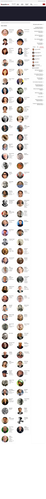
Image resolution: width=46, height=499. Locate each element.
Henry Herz (26, 305)
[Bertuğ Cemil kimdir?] (5, 348)
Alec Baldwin (11, 220)
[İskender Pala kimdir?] (5, 150)
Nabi (25, 380)
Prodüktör (25, 148)
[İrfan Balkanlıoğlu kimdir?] (5, 217)
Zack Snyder (11, 257)
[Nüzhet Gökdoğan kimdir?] (20, 348)
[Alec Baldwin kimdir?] (5, 226)
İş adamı (25, 70)
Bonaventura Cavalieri (11, 201)
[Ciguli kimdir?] (20, 45)
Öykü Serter (11, 29)
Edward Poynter (25, 258)
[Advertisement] (23, 13)
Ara (43, 4)
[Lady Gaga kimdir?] (20, 122)
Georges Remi (26, 390)
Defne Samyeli (10, 89)
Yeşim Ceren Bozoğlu (26, 49)
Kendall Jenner (10, 306)
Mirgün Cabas (25, 409)
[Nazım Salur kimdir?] (20, 84)
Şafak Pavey (11, 286)
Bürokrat (10, 213)
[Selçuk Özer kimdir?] (5, 159)
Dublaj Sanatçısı (25, 55)
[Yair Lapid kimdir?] (20, 339)
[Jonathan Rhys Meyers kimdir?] (5, 395)
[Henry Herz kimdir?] (20, 311)
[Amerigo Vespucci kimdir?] (20, 423)
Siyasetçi (25, 183)
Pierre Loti (26, 239)
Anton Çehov (10, 249)
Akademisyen (11, 146)
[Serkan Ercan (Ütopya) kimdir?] (5, 112)
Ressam (25, 111)
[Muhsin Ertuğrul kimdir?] (5, 122)
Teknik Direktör (11, 279)
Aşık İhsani (11, 229)
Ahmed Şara (26, 29)
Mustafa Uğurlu (25, 135)
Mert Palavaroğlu (11, 418)
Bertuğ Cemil (11, 342)
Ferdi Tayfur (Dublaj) (26, 277)
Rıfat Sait (26, 361)
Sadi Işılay (11, 181)
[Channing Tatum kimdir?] (20, 150)
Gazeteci (25, 98)
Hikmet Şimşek (25, 315)
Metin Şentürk (25, 287)
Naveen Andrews (11, 191)
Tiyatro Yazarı (11, 250)
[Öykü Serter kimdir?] (5, 35)
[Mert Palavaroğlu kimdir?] (5, 423)
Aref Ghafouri (11, 126)
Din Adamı (10, 203)
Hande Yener (11, 69)
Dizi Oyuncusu (11, 30)
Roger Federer (25, 191)
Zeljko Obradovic (26, 427)
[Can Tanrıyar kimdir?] (20, 103)
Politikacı (25, 363)
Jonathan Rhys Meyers (11, 390)
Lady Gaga (26, 116)
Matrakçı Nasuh (11, 409)
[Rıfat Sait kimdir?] (20, 367)
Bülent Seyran (25, 212)
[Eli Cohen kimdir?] (5, 339)
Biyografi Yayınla (26, 4)
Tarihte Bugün (22, 4)
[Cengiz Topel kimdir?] (5, 245)
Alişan (10, 59)
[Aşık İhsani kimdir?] (5, 235)
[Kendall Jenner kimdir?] (5, 311)
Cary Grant (11, 295)
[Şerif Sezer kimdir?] (5, 54)
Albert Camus (10, 163)
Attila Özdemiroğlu (27, 126)
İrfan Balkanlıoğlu (11, 212)
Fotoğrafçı (10, 270)
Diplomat (10, 287)
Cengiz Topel (11, 239)
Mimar (25, 109)
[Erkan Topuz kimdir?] (5, 84)
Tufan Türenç (25, 296)
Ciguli (25, 39)
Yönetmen (25, 56)
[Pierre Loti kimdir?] (20, 245)
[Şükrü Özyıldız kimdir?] (5, 45)
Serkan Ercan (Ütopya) (11, 107)
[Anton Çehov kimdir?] (5, 254)
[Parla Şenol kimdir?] (5, 103)
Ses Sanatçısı (11, 70)
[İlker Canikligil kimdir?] (5, 273)
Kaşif (25, 419)
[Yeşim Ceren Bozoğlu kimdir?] (20, 54)
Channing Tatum (26, 145)
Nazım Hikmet (25, 89)
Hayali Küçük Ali (26, 154)
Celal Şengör (27, 59)
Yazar (25, 90)
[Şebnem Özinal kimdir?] (20, 254)
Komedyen (26, 271)
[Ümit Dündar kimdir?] (20, 178)
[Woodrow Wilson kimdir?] (5, 404)
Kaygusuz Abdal (26, 163)
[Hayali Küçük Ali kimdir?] (20, 159)
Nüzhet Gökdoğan (26, 343)
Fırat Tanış (11, 426)
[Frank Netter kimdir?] (20, 404)
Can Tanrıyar (26, 97)
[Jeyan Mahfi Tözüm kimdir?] (20, 206)
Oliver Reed (26, 229)
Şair (24, 381)
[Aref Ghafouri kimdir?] (5, 131)
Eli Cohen (11, 333)
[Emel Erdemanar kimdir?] (5, 367)
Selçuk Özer (11, 153)
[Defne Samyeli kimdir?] (5, 94)
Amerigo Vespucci (26, 418)
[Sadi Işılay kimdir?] (5, 187)
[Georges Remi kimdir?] (20, 395)
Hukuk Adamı (27, 353)
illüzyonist (10, 127)
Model (10, 307)
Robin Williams (26, 268)
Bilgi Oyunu (31, 4)
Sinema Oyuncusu (10, 42)
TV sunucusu (11, 316)
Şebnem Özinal (26, 249)
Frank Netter (26, 398)
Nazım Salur (26, 78)
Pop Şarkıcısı (26, 117)
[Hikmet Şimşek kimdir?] (20, 320)
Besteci (10, 71)
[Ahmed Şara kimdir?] (20, 35)
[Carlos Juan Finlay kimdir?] (5, 386)
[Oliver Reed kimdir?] (20, 235)
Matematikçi (11, 202)
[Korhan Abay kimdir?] (20, 376)
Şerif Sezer (11, 48)
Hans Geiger (26, 323)
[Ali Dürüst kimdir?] (20, 75)
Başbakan (25, 184)
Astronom (25, 346)
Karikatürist (26, 392)
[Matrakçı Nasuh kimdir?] (5, 414)
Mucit (28, 109)
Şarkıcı (26, 40)
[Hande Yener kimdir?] (5, 75)
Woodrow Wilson (11, 399)
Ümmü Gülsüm (10, 173)
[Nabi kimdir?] (20, 386)
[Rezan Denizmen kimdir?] (20, 226)
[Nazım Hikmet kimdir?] (20, 94)
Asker (12, 147)
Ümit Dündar (26, 172)
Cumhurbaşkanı (26, 31)
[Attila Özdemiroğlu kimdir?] (20, 131)
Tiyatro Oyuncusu (10, 50)
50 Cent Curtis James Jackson (11, 372)
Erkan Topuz (11, 78)
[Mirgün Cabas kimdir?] (20, 414)
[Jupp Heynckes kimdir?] (5, 282)
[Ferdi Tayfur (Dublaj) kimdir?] (20, 282)
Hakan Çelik (11, 314)
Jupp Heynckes (11, 277)
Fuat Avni (11, 134)
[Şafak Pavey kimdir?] (5, 292)
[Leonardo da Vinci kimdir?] (20, 112)
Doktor (10, 79)
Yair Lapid (26, 333)
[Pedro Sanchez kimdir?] (20, 187)
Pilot (12, 240)
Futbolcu (10, 278)
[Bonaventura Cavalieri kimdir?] (5, 206)
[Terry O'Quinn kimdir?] (5, 442)
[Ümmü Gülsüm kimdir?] (5, 178)
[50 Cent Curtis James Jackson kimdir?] (5, 376)
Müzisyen (25, 110)
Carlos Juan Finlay (11, 381)
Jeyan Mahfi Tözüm (26, 201)
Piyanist (26, 306)
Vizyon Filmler (18, 4)
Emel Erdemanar (11, 362)
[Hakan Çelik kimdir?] (5, 320)
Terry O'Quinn (10, 437)
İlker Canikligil (11, 268)
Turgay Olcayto (10, 352)
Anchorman (11, 90)
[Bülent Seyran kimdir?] (20, 217)
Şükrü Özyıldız (10, 40)
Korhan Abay (27, 370)
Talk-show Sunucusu (10, 32)
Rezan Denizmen (26, 221)
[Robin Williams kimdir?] (20, 273)
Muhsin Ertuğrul (10, 117)
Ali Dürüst (26, 69)
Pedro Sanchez (26, 182)
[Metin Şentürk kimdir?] (20, 292)
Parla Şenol (11, 97)
